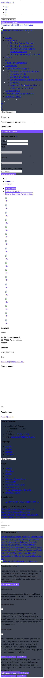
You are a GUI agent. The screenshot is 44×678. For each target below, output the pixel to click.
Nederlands (11, 550)
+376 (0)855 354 (7, 2)
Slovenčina (36, 555)
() (11, 168)
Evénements (10, 481)
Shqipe (18, 555)
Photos (8, 473)
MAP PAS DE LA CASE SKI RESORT (22, 502)
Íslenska (38, 547)
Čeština (23, 544)
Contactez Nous (12, 487)
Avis (7, 476)
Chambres (9, 471)
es (6, 9)
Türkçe (19, 550)
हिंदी (28, 544)
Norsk (3, 550)
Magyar (33, 544)
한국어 (3, 553)
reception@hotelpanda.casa (12, 361)
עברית (32, 547)
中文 (3, 558)
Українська (31, 550)
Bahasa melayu (26, 542)
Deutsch (39, 536)
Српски (11, 555)
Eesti (11, 539)
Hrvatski (4, 547)
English (8, 446)
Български (5, 544)
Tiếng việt (16, 553)
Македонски (14, 542)
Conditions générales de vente (18, 489)
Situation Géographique (15, 479)
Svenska (4, 555)
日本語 (39, 550)
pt (6, 14)
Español (8, 449)
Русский (25, 553)
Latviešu (4, 542)
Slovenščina (27, 555)
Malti (35, 542)
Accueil (8, 468)
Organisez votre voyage (15, 484)
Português (9, 454)
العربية (15, 539)
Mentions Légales (12, 492)
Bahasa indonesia (15, 547)
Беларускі (15, 544)
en (6, 6)
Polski (9, 553)
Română (32, 553)
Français (8, 451)
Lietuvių (35, 539)
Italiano (26, 547)
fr (6, 12)
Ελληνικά (4, 539)
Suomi (21, 539)
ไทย (24, 550)
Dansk (33, 536)
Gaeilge (28, 539)
